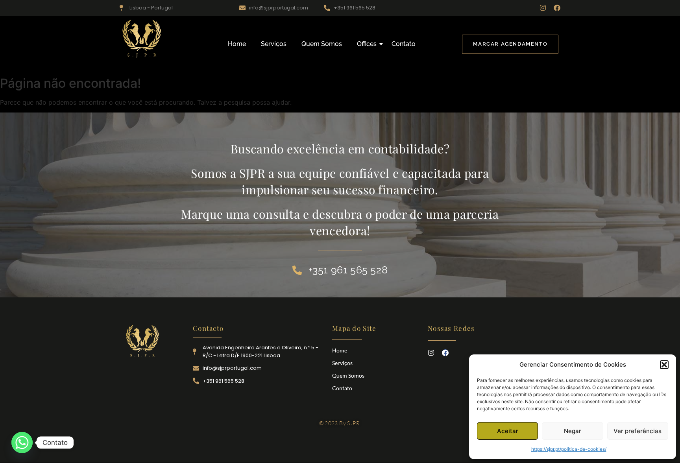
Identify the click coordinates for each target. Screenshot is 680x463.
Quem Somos (321, 44)
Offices (367, 44)
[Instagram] (543, 7)
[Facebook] (557, 7)
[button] (664, 365)
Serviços (273, 44)
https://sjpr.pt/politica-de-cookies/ (568, 449)
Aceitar (507, 431)
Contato (404, 44)
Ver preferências (637, 431)
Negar (572, 431)
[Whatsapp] (22, 442)
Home (237, 44)
